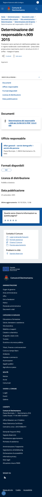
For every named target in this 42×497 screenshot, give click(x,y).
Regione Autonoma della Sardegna (13, 2)
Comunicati (7, 383)
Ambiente (6, 354)
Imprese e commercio (10, 357)
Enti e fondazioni (8, 299)
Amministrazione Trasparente (13, 446)
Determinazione (6, 21)
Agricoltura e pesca (9, 367)
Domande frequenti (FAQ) (11, 431)
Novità (5, 372)
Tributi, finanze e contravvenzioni (14, 347)
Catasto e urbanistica (10, 332)
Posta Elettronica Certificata (12, 423)
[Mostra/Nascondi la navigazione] (2, 8)
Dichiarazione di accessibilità (13, 453)
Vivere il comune (10, 388)
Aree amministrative (10, 293)
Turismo (5, 339)
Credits (18, 490)
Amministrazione (14, 17)
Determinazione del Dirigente (25, 21)
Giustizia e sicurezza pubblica (13, 342)
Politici (5, 302)
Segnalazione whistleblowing (13, 450)
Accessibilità (27, 490)
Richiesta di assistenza (11, 441)
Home (3, 17)
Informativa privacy (9, 456)
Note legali (6, 460)
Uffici (4, 296)
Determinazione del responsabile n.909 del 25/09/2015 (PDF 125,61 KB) (22, 123)
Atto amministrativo (27, 19)
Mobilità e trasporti (9, 329)
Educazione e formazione (11, 319)
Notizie (5, 376)
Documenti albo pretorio (9, 19)
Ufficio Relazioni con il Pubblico (13, 420)
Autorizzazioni (8, 360)
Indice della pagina (8, 77)
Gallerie (5, 399)
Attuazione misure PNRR (11, 463)
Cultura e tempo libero (10, 350)
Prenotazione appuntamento (13, 438)
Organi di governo (9, 289)
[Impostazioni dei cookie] (4, 493)
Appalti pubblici (8, 364)
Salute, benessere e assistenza (13, 322)
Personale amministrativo (12, 306)
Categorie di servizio (11, 315)
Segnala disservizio (9, 435)
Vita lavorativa (8, 326)
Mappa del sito (8, 490)
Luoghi (5, 393)
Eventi (5, 396)
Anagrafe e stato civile (10, 336)
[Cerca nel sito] (36, 8)
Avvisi (5, 379)
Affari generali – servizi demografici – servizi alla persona (19, 146)
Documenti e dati (28, 17)
